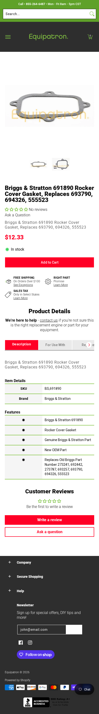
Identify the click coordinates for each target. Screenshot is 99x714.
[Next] (91, 106)
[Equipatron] (48, 36)
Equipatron (12, 672)
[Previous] (8, 106)
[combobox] (45, 14)
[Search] (92, 14)
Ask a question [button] (49, 532)
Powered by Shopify (17, 680)
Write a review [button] (49, 520)
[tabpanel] (49, 414)
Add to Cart (49, 262)
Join (74, 629)
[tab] (21, 345)
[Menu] (8, 37)
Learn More (61, 285)
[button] (90, 37)
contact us (49, 320)
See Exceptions (23, 285)
